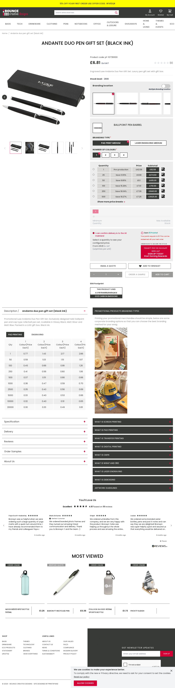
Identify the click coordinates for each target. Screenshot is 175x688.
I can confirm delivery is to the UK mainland (111, 234)
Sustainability (48, 654)
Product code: (97, 57)
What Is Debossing (105, 479)
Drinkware (7, 644)
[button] (163, 62)
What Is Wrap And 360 (107, 463)
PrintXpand (155, 644)
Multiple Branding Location (159, 89)
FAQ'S (65, 644)
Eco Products (8, 647)
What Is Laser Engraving (108, 471)
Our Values (68, 641)
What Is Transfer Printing (109, 438)
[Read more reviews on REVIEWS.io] (159, 546)
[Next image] (82, 97)
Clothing (27, 647)
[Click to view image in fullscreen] (43, 97)
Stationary (7, 650)
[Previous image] (4, 97)
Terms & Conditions (51, 650)
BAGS (8, 23)
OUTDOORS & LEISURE (113, 24)
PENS (65, 23)
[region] (87, 525)
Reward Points (100, 640)
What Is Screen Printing (108, 421)
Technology (28, 644)
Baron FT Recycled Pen (58, 611)
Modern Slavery (70, 650)
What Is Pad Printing (106, 430)
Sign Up (166, 653)
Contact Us (47, 644)
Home (4, 33)
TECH (19, 23)
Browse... (163, 169)
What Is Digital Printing (108, 446)
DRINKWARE (35, 23)
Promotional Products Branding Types (117, 311)
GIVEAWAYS (131, 23)
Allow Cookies (85, 683)
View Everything (30, 654)
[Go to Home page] (15, 12)
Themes (26, 641)
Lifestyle (5, 654)
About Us (46, 641)
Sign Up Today (155, 254)
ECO (172, 23)
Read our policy (81, 676)
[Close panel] (171, 670)
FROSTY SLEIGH (137, 611)
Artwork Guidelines (106, 487)
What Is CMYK (102, 454)
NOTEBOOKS (81, 23)
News (44, 647)
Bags (4, 641)
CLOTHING (52, 23)
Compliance (68, 647)
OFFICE (97, 23)
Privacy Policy (69, 654)
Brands (26, 650)
